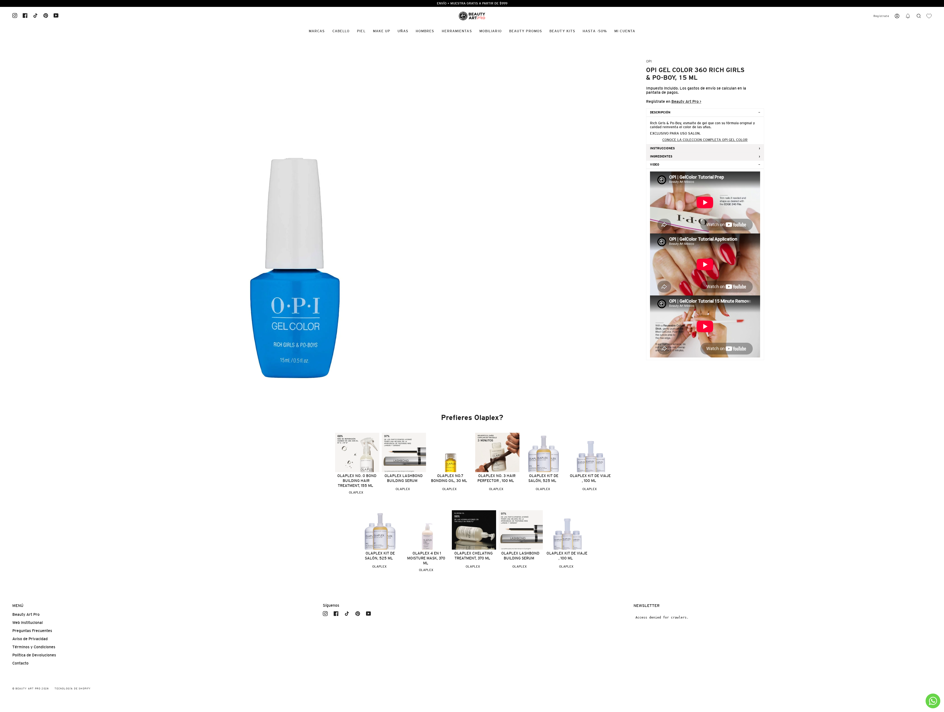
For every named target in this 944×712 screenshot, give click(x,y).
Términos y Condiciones (33, 647)
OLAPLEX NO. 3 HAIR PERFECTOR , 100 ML (496, 478)
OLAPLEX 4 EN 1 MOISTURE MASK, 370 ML (426, 558)
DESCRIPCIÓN (660, 112)
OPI (649, 61)
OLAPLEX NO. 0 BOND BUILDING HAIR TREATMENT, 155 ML (356, 481)
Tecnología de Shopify (73, 688)
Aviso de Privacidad (30, 639)
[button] (908, 16)
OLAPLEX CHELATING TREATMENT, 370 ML (473, 555)
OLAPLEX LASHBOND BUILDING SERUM (403, 478)
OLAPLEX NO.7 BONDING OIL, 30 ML (449, 478)
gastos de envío (701, 88)
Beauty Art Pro (26, 614)
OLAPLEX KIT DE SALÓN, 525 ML (543, 478)
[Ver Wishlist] (929, 16)
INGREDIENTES (661, 156)
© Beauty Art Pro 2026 (30, 688)
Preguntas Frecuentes (32, 631)
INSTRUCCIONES (662, 148)
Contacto (20, 663)
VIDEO (654, 164)
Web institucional (27, 622)
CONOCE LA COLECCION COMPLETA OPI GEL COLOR (705, 140)
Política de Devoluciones (34, 655)
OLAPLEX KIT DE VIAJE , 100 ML (590, 478)
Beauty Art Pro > (686, 101)
